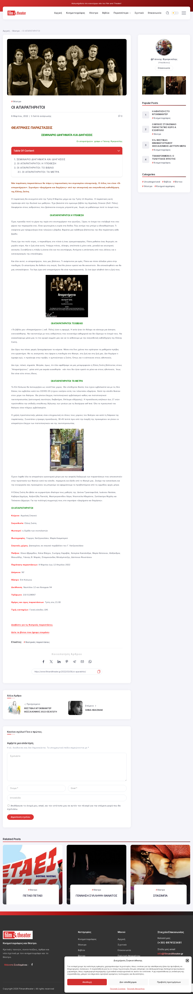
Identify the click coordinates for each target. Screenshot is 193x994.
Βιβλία (167, 181)
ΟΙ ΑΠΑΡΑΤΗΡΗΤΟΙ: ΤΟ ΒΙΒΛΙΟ (35, 167)
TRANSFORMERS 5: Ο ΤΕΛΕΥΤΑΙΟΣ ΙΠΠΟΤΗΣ (164, 157)
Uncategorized (152, 181)
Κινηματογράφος (165, 186)
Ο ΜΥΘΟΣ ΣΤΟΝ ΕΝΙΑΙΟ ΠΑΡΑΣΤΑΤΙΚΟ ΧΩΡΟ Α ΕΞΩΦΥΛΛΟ (164, 127)
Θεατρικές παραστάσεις (37, 642)
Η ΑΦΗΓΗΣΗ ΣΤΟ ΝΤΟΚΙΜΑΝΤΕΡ (161, 113)
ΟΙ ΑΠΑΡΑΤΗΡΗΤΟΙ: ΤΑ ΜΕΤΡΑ (40, 171)
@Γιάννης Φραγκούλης (164, 59)
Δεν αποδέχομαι (128, 982)
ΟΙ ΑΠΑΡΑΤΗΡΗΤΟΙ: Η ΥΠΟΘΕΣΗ (36, 163)
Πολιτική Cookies (118, 989)
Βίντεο (178, 181)
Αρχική (6, 31)
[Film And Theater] (17, 12)
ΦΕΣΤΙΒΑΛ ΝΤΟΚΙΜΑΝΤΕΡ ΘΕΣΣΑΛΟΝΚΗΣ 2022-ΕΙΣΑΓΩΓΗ (40, 710)
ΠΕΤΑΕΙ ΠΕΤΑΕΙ (32, 895)
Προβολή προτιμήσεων (169, 982)
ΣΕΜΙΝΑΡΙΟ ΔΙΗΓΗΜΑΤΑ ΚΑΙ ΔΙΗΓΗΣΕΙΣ (41, 159)
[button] (187, 960)
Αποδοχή (87, 982)
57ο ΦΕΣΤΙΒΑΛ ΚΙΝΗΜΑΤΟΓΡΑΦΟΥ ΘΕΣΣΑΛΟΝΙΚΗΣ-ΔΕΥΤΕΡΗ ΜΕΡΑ (169, 143)
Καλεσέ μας (164, 938)
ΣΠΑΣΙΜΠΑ (160, 895)
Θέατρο (16, 31)
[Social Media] (32, 964)
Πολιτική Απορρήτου (136, 989)
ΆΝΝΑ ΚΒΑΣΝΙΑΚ (94, 710)
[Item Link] (32, 874)
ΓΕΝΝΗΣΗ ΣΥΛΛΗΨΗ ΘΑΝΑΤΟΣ (96, 895)
